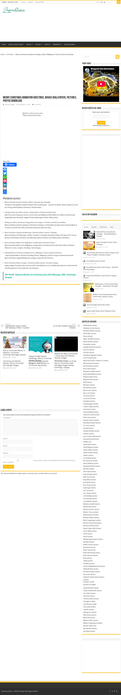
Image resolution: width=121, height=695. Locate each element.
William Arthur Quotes (90, 620)
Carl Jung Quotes (89, 396)
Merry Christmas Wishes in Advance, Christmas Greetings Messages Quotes (14, 352)
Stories (47, 44)
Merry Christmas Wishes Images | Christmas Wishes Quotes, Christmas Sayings (31, 263)
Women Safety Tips (89, 626)
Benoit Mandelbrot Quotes (92, 374)
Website (5, 453)
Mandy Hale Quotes (89, 507)
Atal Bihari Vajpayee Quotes (92, 355)
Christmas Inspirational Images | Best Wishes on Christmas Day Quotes (39, 363)
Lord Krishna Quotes (90, 498)
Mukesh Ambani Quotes (91, 517)
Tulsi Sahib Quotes (89, 607)
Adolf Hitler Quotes (89, 333)
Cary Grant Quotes (89, 398)
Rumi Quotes (87, 558)
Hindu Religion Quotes (90, 447)
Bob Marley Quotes (89, 388)
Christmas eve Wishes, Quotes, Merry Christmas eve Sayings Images (13, 363)
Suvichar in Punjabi (89, 584)
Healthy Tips (87, 442)
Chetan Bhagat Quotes (90, 412)
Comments (103, 227)
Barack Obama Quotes (91, 366)
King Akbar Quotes (89, 480)
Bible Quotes (87, 382)
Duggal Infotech (32, 691)
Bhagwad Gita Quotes (90, 379)
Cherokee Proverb (89, 409)
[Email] (40, 188)
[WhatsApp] (40, 177)
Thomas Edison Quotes (91, 599)
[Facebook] (100, 2)
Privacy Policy (39, 2)
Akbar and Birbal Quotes (91, 339)
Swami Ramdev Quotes (91, 588)
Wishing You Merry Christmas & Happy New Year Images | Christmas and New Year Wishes (35, 222)
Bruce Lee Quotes (89, 393)
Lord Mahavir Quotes (90, 501)
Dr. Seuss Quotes (89, 425)
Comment (7, 418)
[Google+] (98, 2)
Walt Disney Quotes (89, 615)
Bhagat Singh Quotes (90, 377)
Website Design (19, 691)
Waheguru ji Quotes (90, 612)
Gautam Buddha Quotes (91, 431)
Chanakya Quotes (89, 401)
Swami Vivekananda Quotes (92, 590)
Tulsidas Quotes (88, 609)
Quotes (28, 44)
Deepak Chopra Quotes (91, 420)
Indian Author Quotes (90, 450)
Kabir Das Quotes (89, 477)
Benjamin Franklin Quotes (91, 371)
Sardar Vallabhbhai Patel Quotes (94, 566)
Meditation (56, 44)
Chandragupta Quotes (90, 404)
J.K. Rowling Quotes (89, 458)
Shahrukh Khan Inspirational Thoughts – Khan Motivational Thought (106, 234)
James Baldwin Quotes (90, 463)
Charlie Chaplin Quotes (91, 406)
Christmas (10, 54)
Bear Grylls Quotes (89, 369)
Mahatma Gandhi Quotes (91, 504)
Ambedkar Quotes (89, 344)
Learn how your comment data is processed (42, 473)
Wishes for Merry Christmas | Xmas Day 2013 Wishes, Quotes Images (66, 356)
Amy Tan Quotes (88, 350)
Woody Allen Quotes (90, 628)
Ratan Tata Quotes (89, 550)
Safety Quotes (88, 561)
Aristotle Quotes (88, 352)
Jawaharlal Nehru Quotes (91, 466)
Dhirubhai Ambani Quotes (92, 423)
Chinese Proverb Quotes (91, 415)
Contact (30, 2)
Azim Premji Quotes (89, 358)
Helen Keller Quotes (89, 444)
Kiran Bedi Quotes (89, 482)
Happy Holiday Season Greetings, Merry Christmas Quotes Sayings (40, 358)
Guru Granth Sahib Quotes (92, 436)
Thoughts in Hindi (89, 601)
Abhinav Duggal (10, 104)
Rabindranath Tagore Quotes (93, 539)
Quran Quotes (88, 536)
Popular (94, 227)
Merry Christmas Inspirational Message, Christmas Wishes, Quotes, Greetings (31, 232)
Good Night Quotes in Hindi (95, 261)
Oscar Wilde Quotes (90, 531)
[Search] (118, 2)
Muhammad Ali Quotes (91, 515)
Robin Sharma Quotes (90, 555)
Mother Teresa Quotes (90, 512)
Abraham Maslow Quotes (91, 331)
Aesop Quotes (88, 336)
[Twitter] (102, 2)
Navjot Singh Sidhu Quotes (92, 528)
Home (23, 2)
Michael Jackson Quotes (91, 509)
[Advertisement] (76, 22)
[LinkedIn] (40, 184)
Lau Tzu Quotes (88, 490)
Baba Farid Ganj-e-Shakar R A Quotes (95, 360)
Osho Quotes (87, 534)
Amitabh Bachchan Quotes (92, 347)
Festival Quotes (88, 428)
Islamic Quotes (88, 455)
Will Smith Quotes (89, 618)
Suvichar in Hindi (88, 582)
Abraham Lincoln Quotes (91, 328)
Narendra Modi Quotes (91, 526)
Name (5, 438)
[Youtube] (104, 2)
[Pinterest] (40, 181)
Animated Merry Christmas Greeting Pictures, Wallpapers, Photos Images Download (33, 253)
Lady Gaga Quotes (89, 488)
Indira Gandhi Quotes (90, 452)
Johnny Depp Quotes (90, 474)
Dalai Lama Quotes (89, 417)
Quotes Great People (15, 44)
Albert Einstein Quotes (90, 341)
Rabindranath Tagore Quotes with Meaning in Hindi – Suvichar (17, 326)
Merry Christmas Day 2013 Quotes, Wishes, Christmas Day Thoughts (27, 202)
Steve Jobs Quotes (89, 574)
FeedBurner (106, 125)
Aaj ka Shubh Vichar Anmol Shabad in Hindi (101, 311)
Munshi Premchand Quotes (92, 523)
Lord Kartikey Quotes (90, 496)
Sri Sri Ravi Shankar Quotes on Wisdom (64, 326)
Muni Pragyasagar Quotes (92, 520)
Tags (111, 227)
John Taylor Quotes (89, 471)
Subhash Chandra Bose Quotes (93, 577)
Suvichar (38, 44)
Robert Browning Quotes (91, 553)
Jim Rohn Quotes (88, 469)
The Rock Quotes (89, 596)
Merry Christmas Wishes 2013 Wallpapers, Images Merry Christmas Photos (30, 243)
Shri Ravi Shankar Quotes (91, 572)
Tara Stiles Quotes (89, 593)
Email (5, 446)
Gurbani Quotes (88, 434)
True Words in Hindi (89, 604)
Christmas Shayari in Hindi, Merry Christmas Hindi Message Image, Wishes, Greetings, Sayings (65, 364)
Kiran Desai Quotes (89, 485)
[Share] (40, 192)
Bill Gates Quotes (89, 385)
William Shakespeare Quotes (92, 623)
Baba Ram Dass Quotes (91, 363)
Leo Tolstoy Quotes (89, 493)
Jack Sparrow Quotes (90, 461)
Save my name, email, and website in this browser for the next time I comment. (39, 461)
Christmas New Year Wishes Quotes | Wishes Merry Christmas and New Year (30, 212)
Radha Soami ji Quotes (90, 544)
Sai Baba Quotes (88, 563)
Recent (86, 227)
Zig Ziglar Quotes (89, 631)
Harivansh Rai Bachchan (91, 439)
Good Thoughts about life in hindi (98, 305)
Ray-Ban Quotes (88, 542)
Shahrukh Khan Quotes (90, 569)
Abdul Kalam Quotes (90, 325)
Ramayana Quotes (89, 547)
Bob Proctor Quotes (90, 390)
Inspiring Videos (69, 44)
